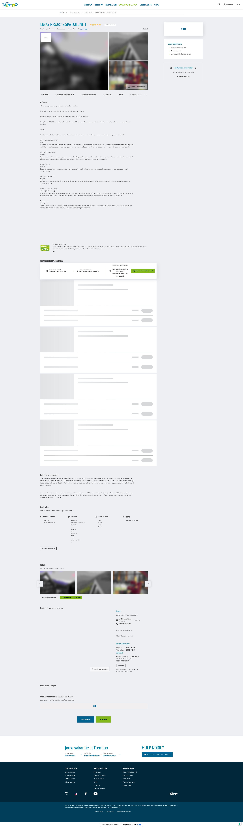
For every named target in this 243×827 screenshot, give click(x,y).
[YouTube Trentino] (95, 794)
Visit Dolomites (128, 775)
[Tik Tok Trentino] (76, 794)
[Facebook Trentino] (85, 794)
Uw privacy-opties (129, 824)
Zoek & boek (88, 12)
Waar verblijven (128, 5)
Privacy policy (99, 811)
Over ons (97, 785)
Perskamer (97, 772)
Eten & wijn (146, 5)
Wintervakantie (70, 782)
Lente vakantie (70, 772)
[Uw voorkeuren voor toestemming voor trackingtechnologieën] (239, 823)
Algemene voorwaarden (124, 811)
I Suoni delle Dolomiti (130, 772)
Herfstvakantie (70, 779)
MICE (95, 782)
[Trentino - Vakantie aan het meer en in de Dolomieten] (9, 4)
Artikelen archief (99, 789)
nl (237, 5)
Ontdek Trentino (93, 5)
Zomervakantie (70, 775)
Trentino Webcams (129, 782)
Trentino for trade (99, 775)
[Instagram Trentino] (66, 794)
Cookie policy (110, 811)
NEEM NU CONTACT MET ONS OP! (158, 755)
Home (65, 12)
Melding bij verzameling (110, 824)
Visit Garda (126, 779)
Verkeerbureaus (99, 779)
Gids (156, 5)
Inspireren (111, 5)
